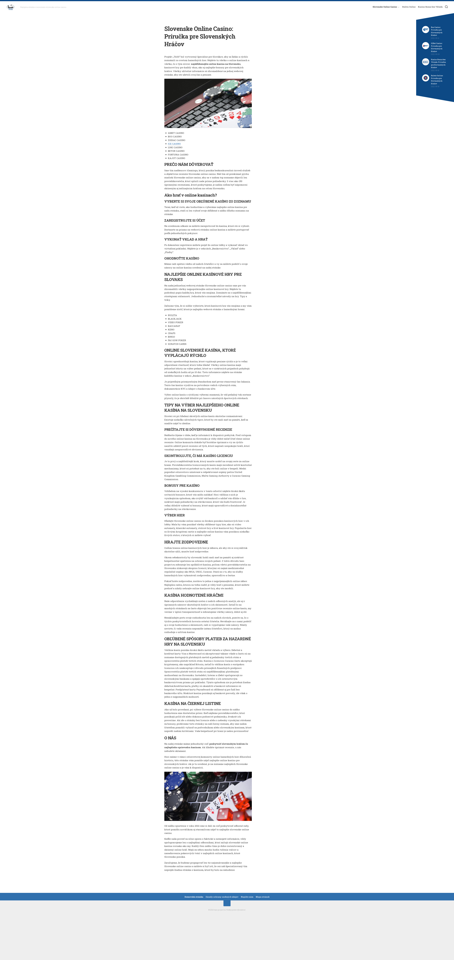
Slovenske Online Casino (385, 7)
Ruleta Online (409, 7)
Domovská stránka (194, 897)
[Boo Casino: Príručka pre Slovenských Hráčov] (425, 32)
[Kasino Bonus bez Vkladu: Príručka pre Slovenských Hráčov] (425, 65)
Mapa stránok (263, 897)
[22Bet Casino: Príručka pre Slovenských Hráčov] (425, 48)
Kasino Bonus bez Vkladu (430, 7)
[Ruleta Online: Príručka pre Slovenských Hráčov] (425, 81)
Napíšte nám (247, 897)
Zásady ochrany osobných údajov (222, 897)
